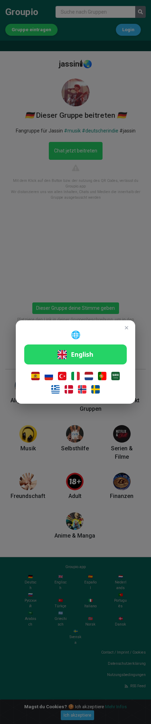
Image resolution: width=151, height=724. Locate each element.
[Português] (102, 376)
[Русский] (49, 376)
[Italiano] (75, 376)
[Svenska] (95, 389)
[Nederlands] (89, 376)
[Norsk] (82, 389)
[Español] (35, 376)
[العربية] (116, 376)
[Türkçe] (62, 376)
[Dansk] (69, 389)
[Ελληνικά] (55, 389)
